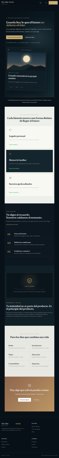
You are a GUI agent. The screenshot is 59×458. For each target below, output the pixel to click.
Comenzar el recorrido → (12, 224)
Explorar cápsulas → (14, 192)
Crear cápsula (53, 2)
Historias (3, 447)
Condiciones (34, 447)
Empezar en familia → (14, 168)
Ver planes (36, 399)
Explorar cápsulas (36, 426)
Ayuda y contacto (5, 444)
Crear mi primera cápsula (14, 37)
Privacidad (34, 441)
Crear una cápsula (24, 399)
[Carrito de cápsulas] (46, 2)
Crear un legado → (13, 144)
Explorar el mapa (29, 37)
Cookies (33, 444)
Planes (33, 431)
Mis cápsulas (4, 441)
